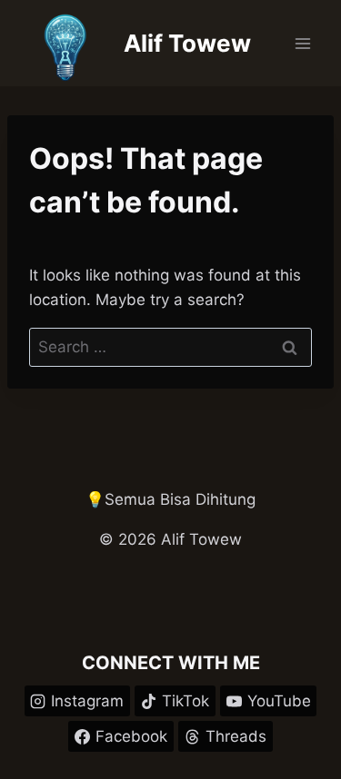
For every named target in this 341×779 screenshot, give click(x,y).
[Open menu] (302, 43)
